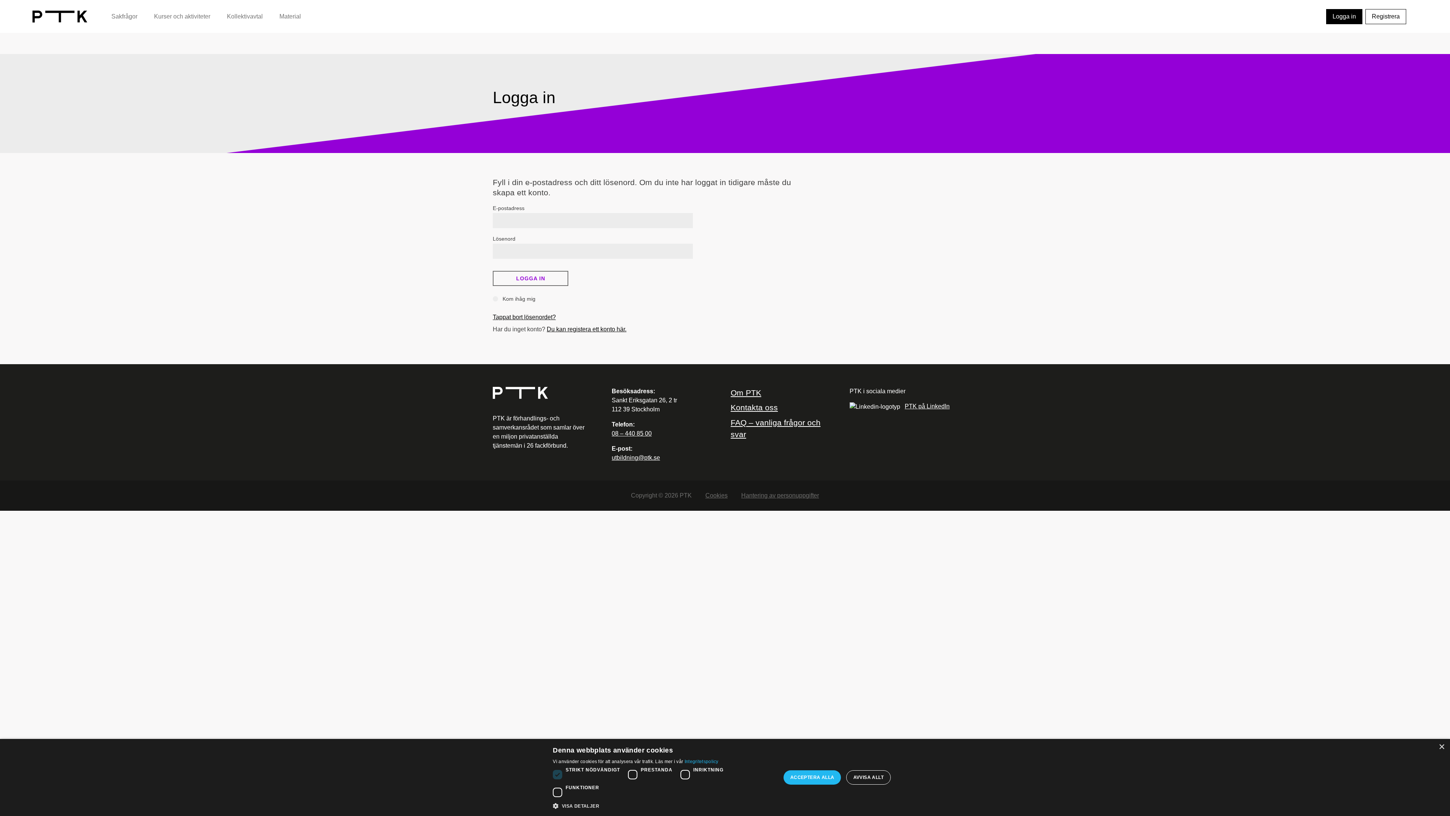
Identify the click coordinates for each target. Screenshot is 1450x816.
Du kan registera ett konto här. (586, 329)
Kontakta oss (754, 407)
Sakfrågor (124, 16)
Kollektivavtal (245, 16)
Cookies (716, 495)
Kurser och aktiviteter (182, 16)
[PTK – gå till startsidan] (59, 16)
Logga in (1344, 16)
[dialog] (725, 777)
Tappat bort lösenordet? (524, 317)
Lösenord (504, 239)
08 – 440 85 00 (632, 433)
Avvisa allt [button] (868, 777)
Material (290, 16)
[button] (663, 805)
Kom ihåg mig (518, 299)
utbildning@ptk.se (636, 457)
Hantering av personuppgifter (780, 495)
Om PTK (746, 392)
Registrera (1386, 16)
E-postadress (508, 208)
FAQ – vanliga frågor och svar (776, 428)
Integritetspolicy (702, 761)
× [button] (1441, 747)
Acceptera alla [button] (812, 777)
